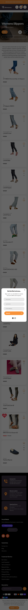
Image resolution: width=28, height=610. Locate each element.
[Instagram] (15, 318)
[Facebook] (13, 318)
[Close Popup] (25, 290)
